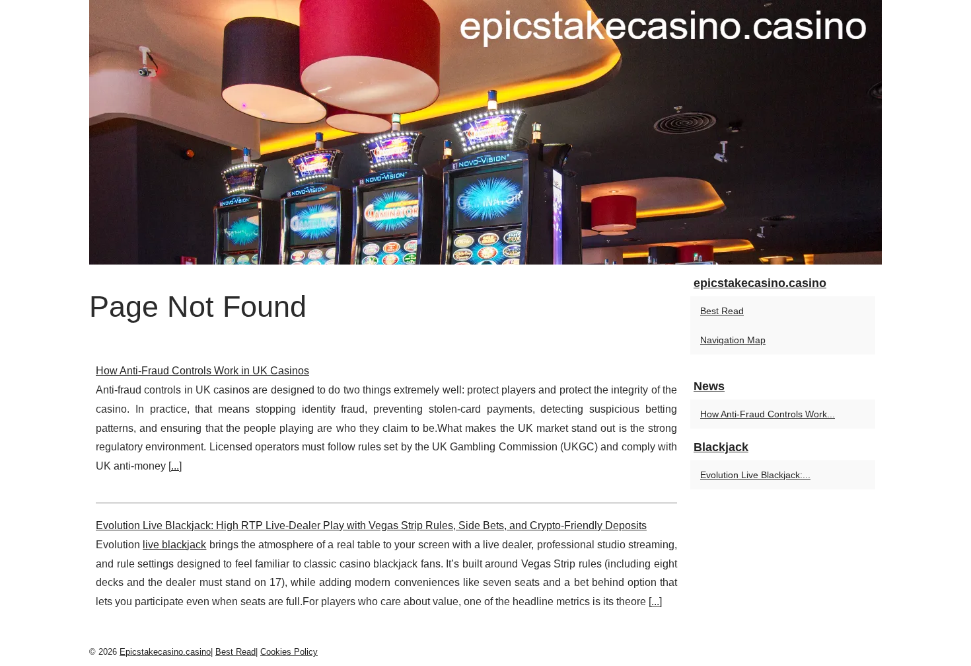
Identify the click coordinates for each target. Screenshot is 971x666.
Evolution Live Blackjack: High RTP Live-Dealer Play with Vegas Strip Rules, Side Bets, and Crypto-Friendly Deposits (371, 525)
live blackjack (174, 544)
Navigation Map (733, 340)
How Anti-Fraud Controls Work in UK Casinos (202, 370)
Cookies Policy (289, 652)
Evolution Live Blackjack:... (755, 475)
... (175, 466)
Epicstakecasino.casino (165, 652)
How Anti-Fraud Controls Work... (767, 414)
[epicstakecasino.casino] (485, 132)
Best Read (722, 311)
